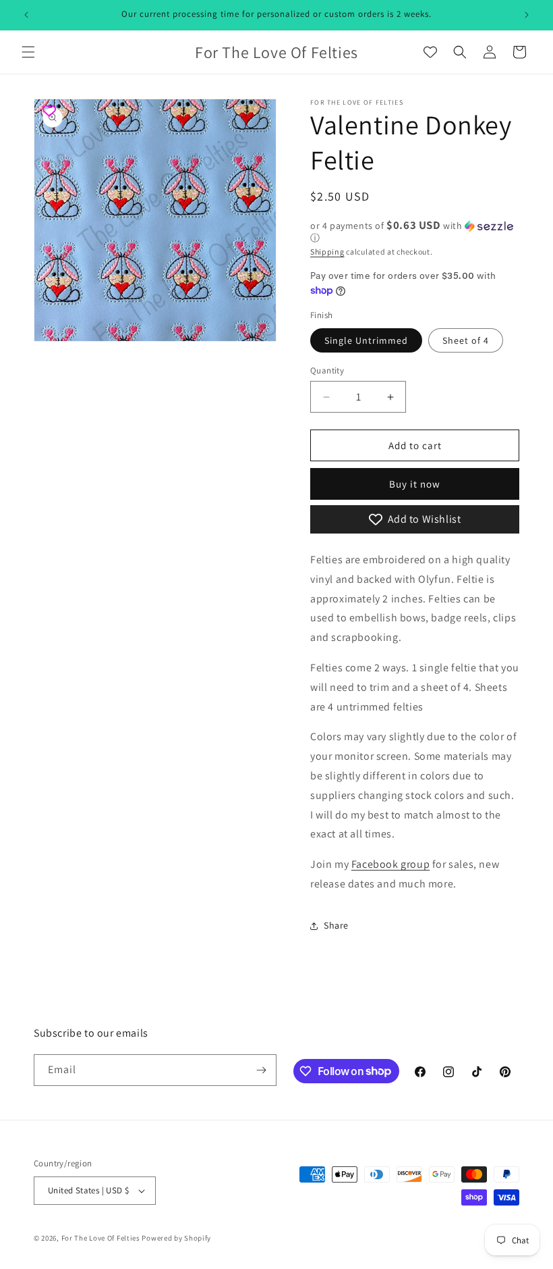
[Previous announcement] (26, 15)
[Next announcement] (527, 15)
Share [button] (336, 925)
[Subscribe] (261, 1070)
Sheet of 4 (465, 340)
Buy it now (414, 483)
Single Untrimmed (366, 340)
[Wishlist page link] (430, 52)
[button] (28, 52)
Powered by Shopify (176, 1238)
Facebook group (390, 864)
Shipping (327, 252)
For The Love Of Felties (100, 1238)
